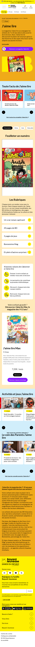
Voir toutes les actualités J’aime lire (17, 117)
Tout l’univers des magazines (12, 18)
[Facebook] (10, 573)
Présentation (7, 128)
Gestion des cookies (6, 633)
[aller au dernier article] (3, 427)
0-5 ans (10, 12)
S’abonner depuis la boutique (17, 380)
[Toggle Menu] (4, 7)
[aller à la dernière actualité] (3, 112)
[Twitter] (21, 573)
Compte (31, 7)
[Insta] (4, 573)
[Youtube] (15, 573)
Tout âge (4, 12)
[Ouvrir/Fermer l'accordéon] (29, 220)
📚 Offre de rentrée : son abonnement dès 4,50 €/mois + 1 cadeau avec (17, 1)
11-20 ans (23, 12)
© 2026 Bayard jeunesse (8, 638)
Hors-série (30, 128)
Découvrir (17, 375)
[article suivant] (31, 427)
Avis (22, 128)
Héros (16, 128)
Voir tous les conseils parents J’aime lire (17, 476)
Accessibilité (4, 640)
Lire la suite (5, 44)
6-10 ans (16, 12)
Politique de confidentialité (8, 636)
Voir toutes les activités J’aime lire (17, 432)
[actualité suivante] (31, 112)
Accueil (3, 18)
